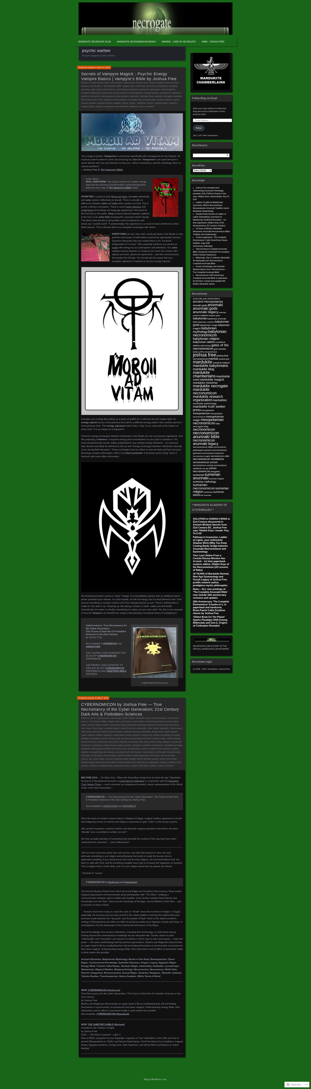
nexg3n (90, 67)
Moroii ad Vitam (119, 196)
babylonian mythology (136, 725)
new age (205, 468)
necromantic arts (122, 752)
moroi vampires (104, 100)
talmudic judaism (151, 759)
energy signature (135, 93)
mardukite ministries (205, 382)
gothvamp (176, 93)
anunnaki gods (205, 308)
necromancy (109, 752)
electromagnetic (168, 89)
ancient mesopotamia (154, 721)
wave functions (121, 106)
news (83, 721)
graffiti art (85, 96)
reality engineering (140, 755)
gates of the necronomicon (211, 346)
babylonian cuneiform (206, 322)
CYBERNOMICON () (113, 1014)
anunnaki (215, 305)
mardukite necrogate (163, 96)
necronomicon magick (201, 456)
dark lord (105, 732)
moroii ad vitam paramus (156, 718)
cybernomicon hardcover (127, 89)
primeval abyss (110, 755)
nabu (217, 423)
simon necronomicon (204, 470)
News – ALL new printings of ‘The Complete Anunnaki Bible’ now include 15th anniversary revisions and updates (210, 593)
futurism (112, 738)
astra (132, 86)
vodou (127, 766)
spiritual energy (121, 759)
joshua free (95, 96)
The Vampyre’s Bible (112, 169)
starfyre (132, 103)
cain (83, 728)
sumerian (198, 474)
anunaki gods (200, 305)
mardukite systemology (91, 749)
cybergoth (164, 728)
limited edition (128, 718)
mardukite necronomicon (205, 391)
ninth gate (85, 755)
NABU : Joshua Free (213, 41)
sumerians (208, 492)
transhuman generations (106, 762)
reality (115, 247)
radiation (117, 103)
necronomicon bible (203, 447)
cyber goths (141, 728)
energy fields (106, 93)
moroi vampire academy (153, 83)
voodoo (134, 766)
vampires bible (161, 103)
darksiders (146, 732)
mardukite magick (212, 379)
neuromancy (148, 752)
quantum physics (105, 103)
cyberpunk (144, 89)
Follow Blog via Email (204, 98)
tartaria (163, 759)
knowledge (133, 742)
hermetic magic (159, 738)
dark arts (96, 732)
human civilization (89, 742)
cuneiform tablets (111, 728)
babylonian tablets (204, 342)
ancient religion (95, 725)
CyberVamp (87, 210)
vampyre (85, 766)
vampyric (100, 106)
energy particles (120, 93)
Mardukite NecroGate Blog (94, 41)
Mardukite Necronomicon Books (136, 41)
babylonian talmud (155, 725)
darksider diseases (132, 732)
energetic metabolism (90, 93)
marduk (213, 358)
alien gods (126, 721)
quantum (93, 103)
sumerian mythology (204, 481)
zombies (153, 766)
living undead (150, 742)
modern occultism (149, 749)
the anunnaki (206, 495)
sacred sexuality (168, 755)
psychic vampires (164, 100)
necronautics (136, 752)
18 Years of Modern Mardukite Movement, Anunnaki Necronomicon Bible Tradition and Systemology (211, 231)
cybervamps (129, 83)
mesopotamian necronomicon (208, 421)
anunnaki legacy (205, 312)
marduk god (224, 359)
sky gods (109, 759)
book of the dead (171, 725)
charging (173, 86)
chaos (88, 728)
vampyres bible (88, 106)
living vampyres (122, 96)
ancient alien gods (200, 299)
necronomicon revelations (208, 459)
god (118, 738)
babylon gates (214, 315)
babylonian (200, 318)
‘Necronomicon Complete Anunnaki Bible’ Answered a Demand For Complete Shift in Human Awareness (211, 252)
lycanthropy (97, 745)
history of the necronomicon (205, 352)
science (84, 759)
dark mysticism (116, 732)
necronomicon (204, 429)
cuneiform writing (127, 728)
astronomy (150, 86)
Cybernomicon (116, 83)
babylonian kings (118, 725)
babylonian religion (206, 338)
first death (175, 735)
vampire (150, 103)
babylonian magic (209, 325)
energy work (165, 93)
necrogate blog (134, 100)
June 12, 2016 (103, 67)
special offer (95, 86)
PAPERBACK (110, 643)
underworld (153, 762)
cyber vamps (96, 89)
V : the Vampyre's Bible (111, 86)
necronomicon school (205, 462)
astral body (140, 86)
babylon (106, 725)
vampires (163, 762)
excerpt (139, 83)
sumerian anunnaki (206, 476)
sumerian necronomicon (204, 486)
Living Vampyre (133, 206)
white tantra (143, 766)
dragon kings (157, 732)
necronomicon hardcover (213, 453)
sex (90, 759)
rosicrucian (155, 755)
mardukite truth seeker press (114, 749)
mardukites (220, 400)
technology (171, 759)
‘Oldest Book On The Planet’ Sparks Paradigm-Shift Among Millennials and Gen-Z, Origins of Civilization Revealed (210, 621)
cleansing (85, 89)
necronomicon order (220, 456)
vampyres (173, 103)
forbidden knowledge (90, 738)
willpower (133, 106)
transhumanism (125, 762)
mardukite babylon (221, 362)
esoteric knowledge (161, 735)
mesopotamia (134, 749)
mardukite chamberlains (152, 745)
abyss (118, 721)
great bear (125, 738)
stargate (132, 759)
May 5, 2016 (102, 698)
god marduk (220, 349)
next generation (149, 100)
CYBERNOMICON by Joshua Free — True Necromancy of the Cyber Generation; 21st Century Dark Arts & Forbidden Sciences (130, 709)
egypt (166, 732)
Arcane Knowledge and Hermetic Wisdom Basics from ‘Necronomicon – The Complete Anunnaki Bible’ (209, 269)
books (93, 718)
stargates (215, 471)
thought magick (88, 762)
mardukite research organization (208, 398)
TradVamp (141, 103)
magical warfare (124, 745)
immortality (102, 742)
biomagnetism (162, 86)
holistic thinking (173, 738)
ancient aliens (138, 721)
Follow (199, 128)
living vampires (107, 96)
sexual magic (99, 759)
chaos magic (97, 728)
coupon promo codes (99, 83)
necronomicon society (203, 465)
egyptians (108, 735)
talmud (140, 759)
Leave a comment (146, 106)
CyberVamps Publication (132, 781)
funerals (104, 738)
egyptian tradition (95, 735)
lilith (141, 742)
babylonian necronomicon (209, 333)
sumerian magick (216, 479)
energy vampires (151, 93)
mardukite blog (146, 96)
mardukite (134, 96)
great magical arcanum (141, 738)
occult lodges (97, 755)
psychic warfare (125, 755)
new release (173, 718)
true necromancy (140, 762)
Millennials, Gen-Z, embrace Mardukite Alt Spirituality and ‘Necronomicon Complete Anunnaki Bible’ (211, 261)
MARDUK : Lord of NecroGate (179, 41)
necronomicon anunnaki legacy (205, 442)
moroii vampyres (119, 100)
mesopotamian (201, 413)
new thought (160, 752)
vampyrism (109, 106)
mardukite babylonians (210, 366)
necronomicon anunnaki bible (206, 435)
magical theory (109, 745)
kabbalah (123, 742)
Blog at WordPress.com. (155, 1079)
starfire (125, 103)
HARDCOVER (93, 646)
